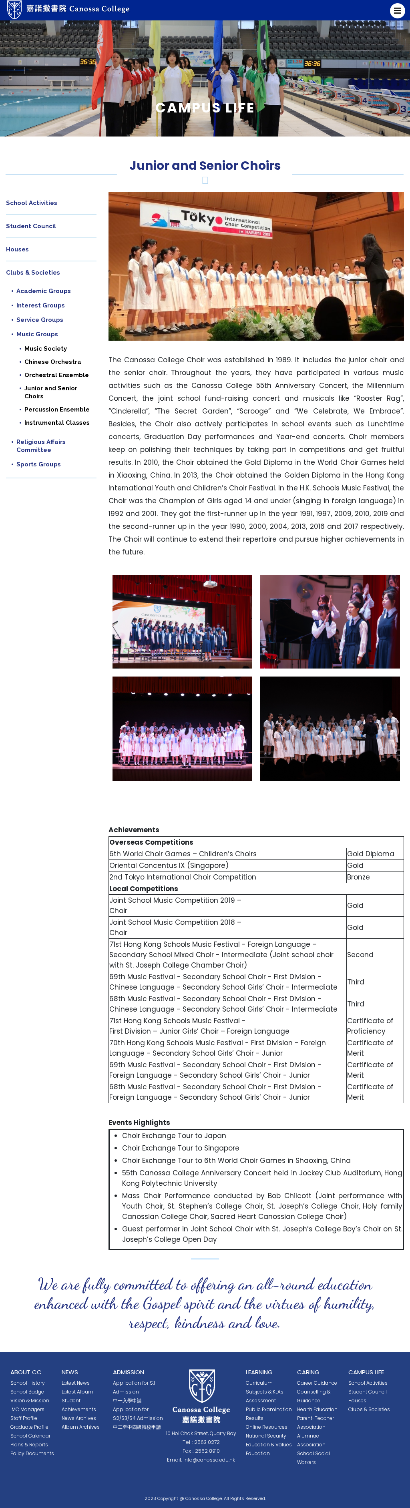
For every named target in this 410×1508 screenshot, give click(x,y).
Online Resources (266, 1427)
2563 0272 (207, 1442)
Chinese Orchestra (52, 361)
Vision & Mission (29, 1400)
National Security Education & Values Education (269, 1444)
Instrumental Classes (57, 422)
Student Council (31, 226)
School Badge (27, 1391)
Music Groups (37, 334)
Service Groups (39, 319)
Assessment (261, 1400)
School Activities (31, 203)
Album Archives (81, 1427)
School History (27, 1382)
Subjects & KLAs (264, 1391)
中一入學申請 (127, 1400)
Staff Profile (23, 1418)
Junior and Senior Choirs (50, 392)
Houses (17, 249)
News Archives (79, 1418)
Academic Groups (43, 291)
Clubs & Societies (33, 272)
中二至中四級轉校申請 (137, 1427)
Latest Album (77, 1391)
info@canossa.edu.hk (209, 1459)
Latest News (76, 1382)
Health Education (317, 1409)
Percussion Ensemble (57, 409)
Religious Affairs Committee (41, 446)
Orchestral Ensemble (56, 375)
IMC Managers (27, 1409)
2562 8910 (207, 1451)
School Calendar (30, 1435)
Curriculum (259, 1382)
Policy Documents (32, 1453)
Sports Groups (38, 464)
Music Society (45, 348)
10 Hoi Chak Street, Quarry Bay (201, 1433)
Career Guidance (317, 1382)
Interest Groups (40, 305)
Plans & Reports (29, 1444)
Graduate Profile (29, 1427)
